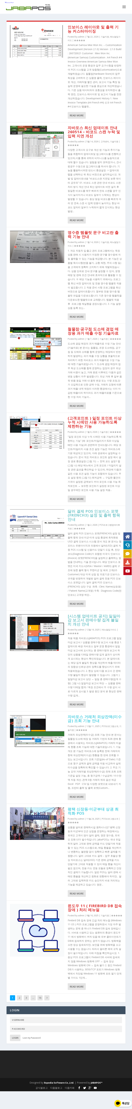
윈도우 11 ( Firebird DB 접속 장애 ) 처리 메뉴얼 (95, 907)
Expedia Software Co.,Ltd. (59, 1082)
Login (15, 1037)
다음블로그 (56, 1087)
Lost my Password (32, 1037)
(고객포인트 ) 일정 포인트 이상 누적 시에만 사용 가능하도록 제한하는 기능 (95, 422)
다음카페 (69, 1087)
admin (81, 36)
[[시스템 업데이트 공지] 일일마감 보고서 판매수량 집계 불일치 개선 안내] (37, 632)
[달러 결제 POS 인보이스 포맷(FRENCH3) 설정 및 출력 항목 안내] (37, 525)
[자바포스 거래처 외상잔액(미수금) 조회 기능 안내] (37, 731)
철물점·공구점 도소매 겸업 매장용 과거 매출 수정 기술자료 (93, 331)
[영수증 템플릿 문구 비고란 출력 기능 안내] (37, 247)
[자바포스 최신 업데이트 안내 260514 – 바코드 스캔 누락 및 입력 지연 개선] (37, 142)
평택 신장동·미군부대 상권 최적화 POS (93, 811)
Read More (77, 115)
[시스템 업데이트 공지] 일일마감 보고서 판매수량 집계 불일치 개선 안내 (94, 620)
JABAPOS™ (96, 1082)
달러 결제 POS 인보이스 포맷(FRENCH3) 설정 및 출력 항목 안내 (94, 515)
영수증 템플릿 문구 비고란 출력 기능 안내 (93, 234)
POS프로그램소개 (110, 726)
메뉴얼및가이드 (109, 629)
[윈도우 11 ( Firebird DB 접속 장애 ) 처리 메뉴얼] (37, 930)
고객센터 (105, 141)
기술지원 (105, 36)
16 (40, 997)
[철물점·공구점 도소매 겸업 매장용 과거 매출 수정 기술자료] (37, 343)
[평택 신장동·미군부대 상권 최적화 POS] (37, 823)
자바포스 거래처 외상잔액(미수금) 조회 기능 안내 (95, 718)
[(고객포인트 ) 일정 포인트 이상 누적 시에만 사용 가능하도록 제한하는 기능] (37, 432)
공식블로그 (42, 1087)
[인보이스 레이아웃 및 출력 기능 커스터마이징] (37, 41)
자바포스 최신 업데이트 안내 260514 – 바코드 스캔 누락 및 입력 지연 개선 (94, 131)
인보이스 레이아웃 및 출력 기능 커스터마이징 (93, 29)
